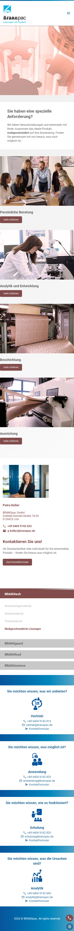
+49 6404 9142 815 (39, 721)
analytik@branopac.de (39, 897)
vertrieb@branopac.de (39, 725)
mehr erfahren (11, 219)
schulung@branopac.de (39, 836)
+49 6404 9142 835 (39, 832)
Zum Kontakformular (17, 562)
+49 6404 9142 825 (39, 777)
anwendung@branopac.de (39, 780)
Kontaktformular (39, 728)
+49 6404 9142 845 (39, 893)
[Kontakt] (69, 918)
